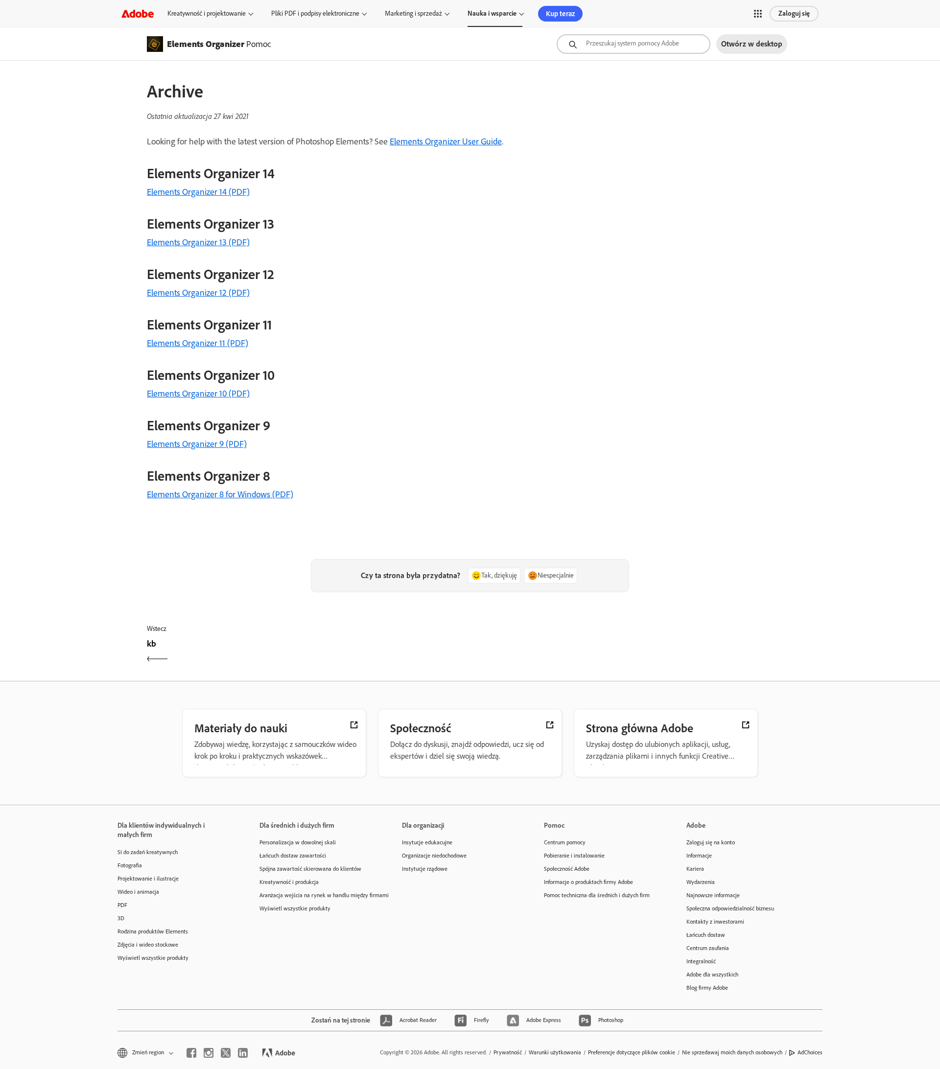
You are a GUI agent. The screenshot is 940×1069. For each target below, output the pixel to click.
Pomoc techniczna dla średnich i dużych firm (597, 895)
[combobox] (633, 44)
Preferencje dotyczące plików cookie (631, 1052)
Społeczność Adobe (566, 868)
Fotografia (130, 865)
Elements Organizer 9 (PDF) (197, 444)
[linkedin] (243, 1053)
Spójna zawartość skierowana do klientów (310, 868)
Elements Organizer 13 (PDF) (198, 242)
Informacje (699, 855)
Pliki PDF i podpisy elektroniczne (315, 13)
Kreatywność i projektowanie (206, 13)
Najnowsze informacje (713, 895)
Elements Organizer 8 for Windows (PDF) (220, 494)
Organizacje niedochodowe (434, 855)
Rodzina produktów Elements (153, 931)
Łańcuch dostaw (705, 934)
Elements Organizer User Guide (446, 141)
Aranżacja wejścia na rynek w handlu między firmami (315, 895)
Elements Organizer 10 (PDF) (198, 393)
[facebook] (191, 1053)
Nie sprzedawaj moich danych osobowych (732, 1052)
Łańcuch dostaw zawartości (292, 855)
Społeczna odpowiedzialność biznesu (730, 908)
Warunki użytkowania (555, 1052)
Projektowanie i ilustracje (148, 878)
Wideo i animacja (138, 891)
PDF (122, 905)
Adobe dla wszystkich (712, 974)
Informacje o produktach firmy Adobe (588, 882)
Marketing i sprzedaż (413, 13)
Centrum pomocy (565, 842)
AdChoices (810, 1052)
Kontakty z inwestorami (715, 921)
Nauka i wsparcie (492, 13)
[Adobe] (138, 13)
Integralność (701, 961)
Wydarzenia (700, 882)
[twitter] (226, 1053)
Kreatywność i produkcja (289, 882)
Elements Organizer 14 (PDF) (198, 191)
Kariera (695, 868)
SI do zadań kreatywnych (148, 852)
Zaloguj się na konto (710, 842)
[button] (758, 14)
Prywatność (508, 1052)
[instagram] (208, 1053)
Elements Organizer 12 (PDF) (198, 292)
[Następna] (632, 652)
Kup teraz (560, 13)
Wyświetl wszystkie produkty (153, 957)
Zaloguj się (794, 13)
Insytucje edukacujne (427, 842)
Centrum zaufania (707, 948)
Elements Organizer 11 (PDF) (197, 343)
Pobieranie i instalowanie (574, 855)
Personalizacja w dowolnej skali (297, 842)
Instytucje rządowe (424, 868)
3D (121, 918)
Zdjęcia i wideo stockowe (148, 944)
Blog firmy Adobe (707, 987)
